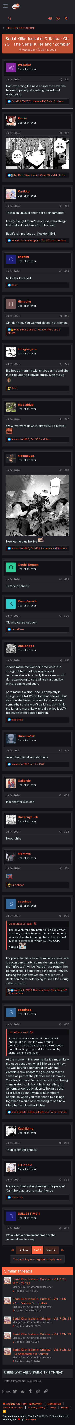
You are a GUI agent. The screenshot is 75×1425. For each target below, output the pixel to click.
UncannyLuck (28, 817)
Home (64, 1407)
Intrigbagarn (27, 349)
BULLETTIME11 (29, 1214)
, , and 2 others (37, 101)
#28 (66, 470)
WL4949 (24, 65)
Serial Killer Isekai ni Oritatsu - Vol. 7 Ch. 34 (42, 1318)
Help (53, 1407)
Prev (25, 1250)
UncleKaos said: (19, 1032)
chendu (23, 257)
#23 (66, 206)
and (27, 764)
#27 (66, 419)
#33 (66, 795)
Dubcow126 (26, 736)
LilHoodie (25, 1165)
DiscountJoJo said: (20, 923)
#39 (66, 1179)
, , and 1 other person (38, 1112)
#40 (66, 1228)
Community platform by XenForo (36, 1416)
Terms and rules (13, 1407)
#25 (67, 315)
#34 (66, 831)
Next (50, 1250)
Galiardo (24, 780)
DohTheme (30, 1419)
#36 (66, 915)
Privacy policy (36, 1407)
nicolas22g (26, 456)
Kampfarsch (27, 601)
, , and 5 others (39, 548)
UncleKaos (26, 646)
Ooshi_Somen (28, 564)
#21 (67, 79)
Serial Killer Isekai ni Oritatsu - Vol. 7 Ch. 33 (42, 1334)
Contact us (54, 1403)
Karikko (24, 191)
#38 (66, 1142)
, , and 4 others (39, 175)
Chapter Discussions (39, 1286)
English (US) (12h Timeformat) (23, 1403)
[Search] (10, 18)
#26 (66, 363)
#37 (66, 1024)
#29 (66, 579)
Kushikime (25, 1128)
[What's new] (66, 18)
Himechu (24, 301)
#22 (67, 132)
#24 (66, 271)
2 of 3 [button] (37, 1250)
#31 (67, 660)
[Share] (61, 79)
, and (31, 439)
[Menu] (5, 6)
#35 (66, 868)
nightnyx (24, 854)
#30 (66, 615)
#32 (66, 750)
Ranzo (22, 118)
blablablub (26, 404)
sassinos (24, 901)
